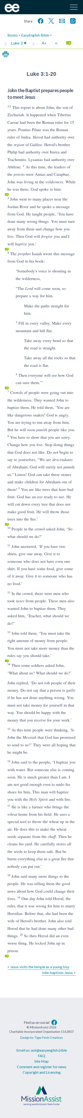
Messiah (29, 737)
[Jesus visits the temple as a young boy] (5, 43)
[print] (5, 54)
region (19, 144)
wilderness (54, 181)
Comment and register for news (41, 1066)
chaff (52, 836)
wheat (12, 814)
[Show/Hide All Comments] (68, 43)
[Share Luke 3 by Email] (61, 20)
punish (41, 429)
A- (56, 43)
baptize (21, 243)
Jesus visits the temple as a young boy (39, 967)
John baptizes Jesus (57, 972)
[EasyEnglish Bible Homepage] (12, 10)
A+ (44, 43)
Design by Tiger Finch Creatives (41, 1037)
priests (19, 174)
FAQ (41, 1055)
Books (12, 35)
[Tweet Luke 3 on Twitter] (50, 20)
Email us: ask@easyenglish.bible (41, 1050)
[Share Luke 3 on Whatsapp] (72, 20)
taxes (20, 600)
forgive (47, 236)
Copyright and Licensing (42, 1072)
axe (40, 496)
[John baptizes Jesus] (33, 43)
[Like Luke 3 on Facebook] (39, 20)
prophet (24, 253)
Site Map (41, 1061)
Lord (29, 288)
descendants (62, 459)
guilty (71, 690)
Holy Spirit (38, 799)
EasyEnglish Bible (35, 35)
